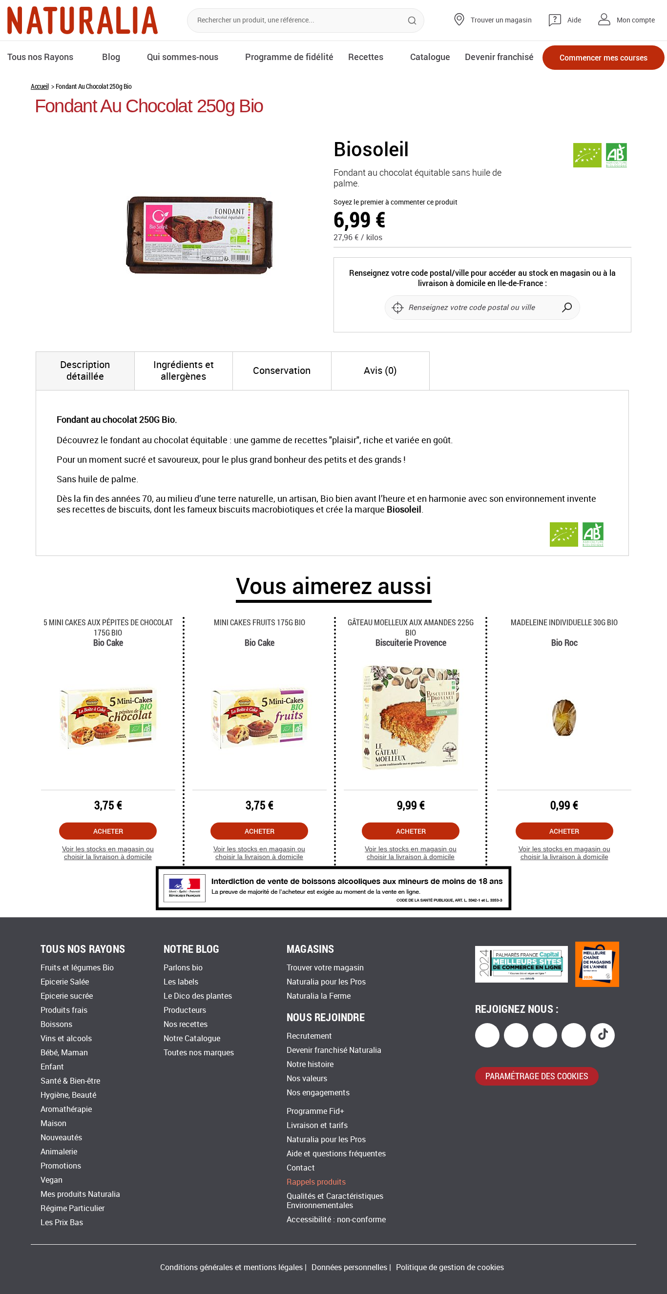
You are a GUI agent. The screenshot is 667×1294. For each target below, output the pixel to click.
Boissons (56, 1024)
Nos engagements (318, 1092)
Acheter (108, 831)
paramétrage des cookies (536, 1076)
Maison (53, 1123)
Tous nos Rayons (40, 56)
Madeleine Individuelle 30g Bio (564, 622)
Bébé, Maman (64, 1052)
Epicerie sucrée (67, 996)
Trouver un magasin (501, 20)
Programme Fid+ (315, 1111)
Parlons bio (183, 967)
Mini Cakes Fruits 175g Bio (259, 622)
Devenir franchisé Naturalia (334, 1050)
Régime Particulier (72, 1208)
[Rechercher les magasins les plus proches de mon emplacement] (397, 307)
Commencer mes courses (603, 57)
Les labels (181, 981)
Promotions (61, 1166)
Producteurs (185, 1010)
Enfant (52, 1066)
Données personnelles (349, 1267)
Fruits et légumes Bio (77, 967)
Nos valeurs (307, 1078)
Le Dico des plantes (198, 996)
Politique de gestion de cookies (450, 1267)
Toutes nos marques (199, 1052)
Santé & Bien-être (70, 1081)
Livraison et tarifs (317, 1125)
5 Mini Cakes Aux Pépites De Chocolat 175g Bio (108, 627)
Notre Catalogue (192, 1038)
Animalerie (59, 1151)
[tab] (85, 370)
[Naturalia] (82, 20)
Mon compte (636, 20)
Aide (574, 20)
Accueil (39, 86)
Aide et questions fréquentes (336, 1153)
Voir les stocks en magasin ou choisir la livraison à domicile (108, 853)
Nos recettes (186, 1024)
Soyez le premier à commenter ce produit (396, 202)
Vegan (52, 1180)
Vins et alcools (66, 1038)
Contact (301, 1167)
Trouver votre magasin (325, 967)
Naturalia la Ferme (319, 996)
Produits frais (64, 1010)
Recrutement (309, 1036)
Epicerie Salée (65, 981)
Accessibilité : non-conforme (336, 1219)
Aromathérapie (66, 1109)
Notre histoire (310, 1064)
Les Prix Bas (62, 1222)
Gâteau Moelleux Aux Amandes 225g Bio (411, 627)
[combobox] (305, 20)
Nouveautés (61, 1137)
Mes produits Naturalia (80, 1194)
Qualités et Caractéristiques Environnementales (335, 1200)
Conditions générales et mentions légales (231, 1267)
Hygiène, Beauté (68, 1095)
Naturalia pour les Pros (326, 981)
